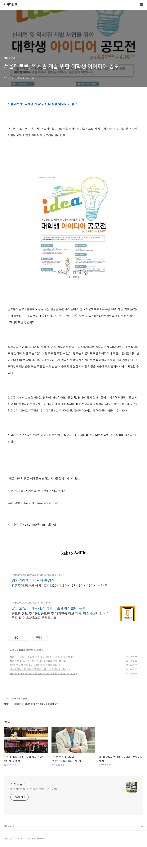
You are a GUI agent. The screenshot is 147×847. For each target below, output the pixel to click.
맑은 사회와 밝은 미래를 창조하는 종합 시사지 (34, 789)
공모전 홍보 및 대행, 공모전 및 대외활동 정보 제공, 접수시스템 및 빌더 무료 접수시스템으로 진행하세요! (60, 615)
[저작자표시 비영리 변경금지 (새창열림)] (53, 637)
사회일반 (20, 650)
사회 (12, 650)
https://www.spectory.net (28, 602)
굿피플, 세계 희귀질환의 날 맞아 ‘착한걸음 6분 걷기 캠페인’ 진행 (42, 673)
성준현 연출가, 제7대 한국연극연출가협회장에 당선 (36, 660)
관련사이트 (9, 826)
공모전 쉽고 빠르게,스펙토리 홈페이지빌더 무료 (48, 608)
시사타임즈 (10, 4)
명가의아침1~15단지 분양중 (33, 580)
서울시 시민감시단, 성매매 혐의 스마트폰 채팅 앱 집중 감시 (40, 656)
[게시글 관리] (26, 638)
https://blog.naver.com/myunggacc (34, 574)
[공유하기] (22, 638)
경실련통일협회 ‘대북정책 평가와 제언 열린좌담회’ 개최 (38, 669)
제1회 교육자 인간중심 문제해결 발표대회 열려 (33, 665)
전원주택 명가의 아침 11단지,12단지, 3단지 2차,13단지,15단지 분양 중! (60, 585)
